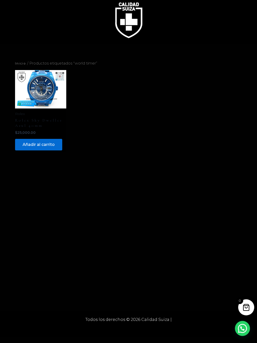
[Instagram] (136, 329)
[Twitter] (128, 329)
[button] (242, 328)
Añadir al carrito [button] (39, 144)
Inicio (20, 63)
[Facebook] (121, 329)
